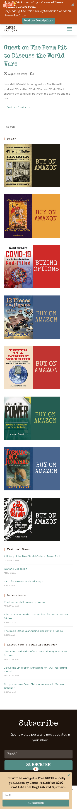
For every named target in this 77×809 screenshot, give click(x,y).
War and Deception (15, 568)
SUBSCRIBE (36, 803)
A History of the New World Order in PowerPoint (32, 556)
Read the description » (38, 20)
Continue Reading (20, 106)
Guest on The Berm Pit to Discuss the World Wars (35, 56)
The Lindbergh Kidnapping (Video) (25, 602)
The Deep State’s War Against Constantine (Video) (34, 631)
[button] (38, 12)
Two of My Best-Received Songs (23, 581)
